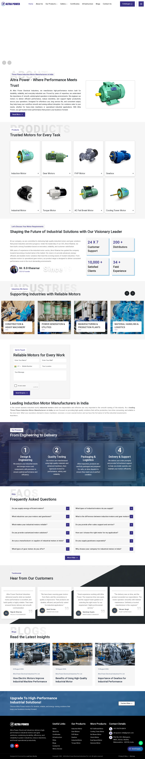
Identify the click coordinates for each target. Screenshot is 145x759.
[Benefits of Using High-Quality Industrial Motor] (72, 654)
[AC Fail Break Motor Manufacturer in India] (88, 193)
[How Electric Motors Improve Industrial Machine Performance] (30, 654)
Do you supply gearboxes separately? (91, 541)
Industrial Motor (76, 740)
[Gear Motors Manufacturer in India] (57, 156)
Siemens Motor (95, 743)
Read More (16, 114)
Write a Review (57, 749)
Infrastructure (87, 4)
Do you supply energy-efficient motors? (28, 508)
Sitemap (132, 756)
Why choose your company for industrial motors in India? (98, 549)
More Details (31, 173)
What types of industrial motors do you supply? (94, 508)
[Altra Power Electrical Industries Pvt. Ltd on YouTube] (17, 746)
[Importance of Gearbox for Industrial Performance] (115, 654)
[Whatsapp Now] (141, 743)
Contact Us (107, 4)
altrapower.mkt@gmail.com (123, 733)
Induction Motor (76, 729)
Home (31, 4)
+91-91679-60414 (119, 728)
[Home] (10, 4)
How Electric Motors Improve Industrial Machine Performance (30, 680)
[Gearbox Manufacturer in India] (120, 156)
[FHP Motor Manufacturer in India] (88, 156)
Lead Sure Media (31, 756)
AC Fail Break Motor (96, 729)
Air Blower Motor (95, 734)
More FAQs (71, 558)
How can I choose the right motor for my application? (97, 532)
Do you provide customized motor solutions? (30, 532)
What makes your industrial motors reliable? (29, 524)
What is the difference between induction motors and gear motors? (103, 516)
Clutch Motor (94, 737)
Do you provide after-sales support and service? (95, 524)
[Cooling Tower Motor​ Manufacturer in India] (120, 193)
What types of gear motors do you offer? (28, 549)
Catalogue (126, 4)
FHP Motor (75, 734)
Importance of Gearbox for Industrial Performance (112, 680)
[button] (127, 293)
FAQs (54, 740)
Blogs (98, 4)
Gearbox (74, 737)
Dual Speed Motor (96, 740)
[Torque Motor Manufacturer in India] (57, 193)
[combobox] (17, 366)
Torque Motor (76, 743)
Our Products (51, 4)
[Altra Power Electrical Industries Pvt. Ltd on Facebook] (12, 746)
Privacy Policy (123, 756)
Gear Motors (75, 732)
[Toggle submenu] (57, 4)
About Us (39, 4)
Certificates (74, 4)
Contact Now (125, 703)
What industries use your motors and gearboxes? (31, 516)
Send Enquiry (20, 393)
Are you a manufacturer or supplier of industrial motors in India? (38, 541)
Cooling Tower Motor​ (97, 732)
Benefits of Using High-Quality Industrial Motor (71, 680)
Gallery (63, 4)
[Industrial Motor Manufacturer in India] (25, 193)
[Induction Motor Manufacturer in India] (25, 156)
